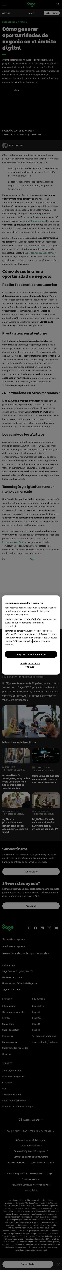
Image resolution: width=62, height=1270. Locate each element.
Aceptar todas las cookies (31, 654)
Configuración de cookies (30, 665)
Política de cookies (22, 641)
